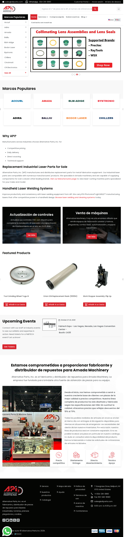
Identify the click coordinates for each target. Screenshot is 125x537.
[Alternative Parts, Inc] (13, 491)
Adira (17, 118)
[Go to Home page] (9, 9)
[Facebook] (3, 520)
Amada (47, 101)
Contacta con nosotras (41, 22)
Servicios (42, 17)
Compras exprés (57, 17)
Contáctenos (82, 511)
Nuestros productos (46, 494)
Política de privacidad (80, 488)
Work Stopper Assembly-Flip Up (97, 296)
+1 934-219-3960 (101, 494)
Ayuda (61, 492)
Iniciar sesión (97, 2)
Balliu (47, 118)
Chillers (106, 118)
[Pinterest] (18, 520)
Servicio (45, 486)
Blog (83, 17)
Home (33, 17)
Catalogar (46, 500)
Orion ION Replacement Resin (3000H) (60, 296)
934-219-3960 (45, 2)
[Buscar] (95, 9)
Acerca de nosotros (80, 505)
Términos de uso (81, 497)
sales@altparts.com (14, 2)
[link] (82, 2)
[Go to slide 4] (79, 74)
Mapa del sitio (65, 486)
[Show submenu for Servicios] (47, 17)
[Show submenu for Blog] (86, 17)
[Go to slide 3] (77, 74)
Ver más (31, 235)
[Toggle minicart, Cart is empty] (119, 9)
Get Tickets (9, 346)
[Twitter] (7, 520)
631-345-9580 (102, 497)
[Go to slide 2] (75, 74)
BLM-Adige (76, 101)
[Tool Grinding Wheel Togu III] (22, 276)
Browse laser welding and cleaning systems (75, 197)
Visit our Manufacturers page (63, 178)
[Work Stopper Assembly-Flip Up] (101, 276)
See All (7, 73)
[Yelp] (14, 520)
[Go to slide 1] (72, 74)
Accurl (17, 101)
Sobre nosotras (72, 17)
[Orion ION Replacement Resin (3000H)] (61, 276)
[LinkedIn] (11, 520)
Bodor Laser (76, 118)
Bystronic (106, 101)
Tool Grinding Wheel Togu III (16, 296)
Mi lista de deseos (113, 2)
